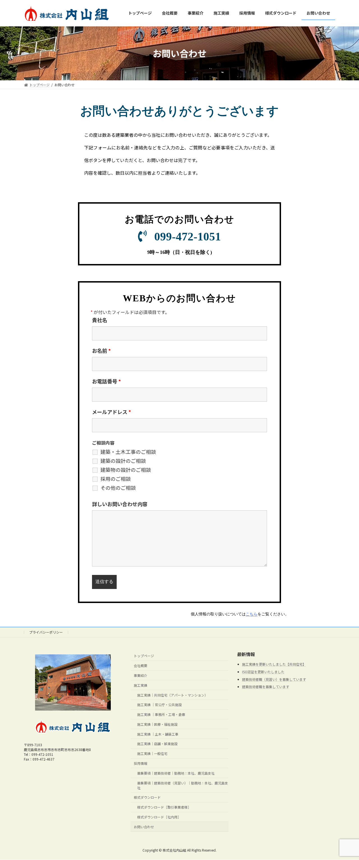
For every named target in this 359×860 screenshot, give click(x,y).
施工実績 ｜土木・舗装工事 (157, 734)
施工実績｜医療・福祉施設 (157, 724)
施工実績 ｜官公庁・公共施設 (159, 704)
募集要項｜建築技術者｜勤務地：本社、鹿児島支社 (176, 773)
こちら (251, 614)
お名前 (101, 350)
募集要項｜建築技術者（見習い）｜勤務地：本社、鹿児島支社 (182, 785)
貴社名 (99, 320)
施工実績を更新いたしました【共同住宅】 (274, 664)
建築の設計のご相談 (123, 460)
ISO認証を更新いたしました (263, 671)
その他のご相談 (118, 487)
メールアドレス (111, 411)
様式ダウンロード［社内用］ (159, 817)
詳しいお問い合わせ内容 (120, 504)
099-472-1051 (187, 236)
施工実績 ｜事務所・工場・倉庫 (161, 714)
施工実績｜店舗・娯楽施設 (157, 743)
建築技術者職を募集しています (265, 686)
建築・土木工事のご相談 (128, 451)
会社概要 (140, 665)
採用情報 (140, 763)
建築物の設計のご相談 (125, 469)
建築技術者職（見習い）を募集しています (274, 679)
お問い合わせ (144, 826)
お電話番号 (106, 381)
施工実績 (140, 685)
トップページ (144, 656)
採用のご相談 (115, 478)
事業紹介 (140, 675)
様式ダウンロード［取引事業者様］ (164, 807)
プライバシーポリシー (46, 632)
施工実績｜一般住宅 (152, 753)
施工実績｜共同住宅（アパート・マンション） (172, 695)
